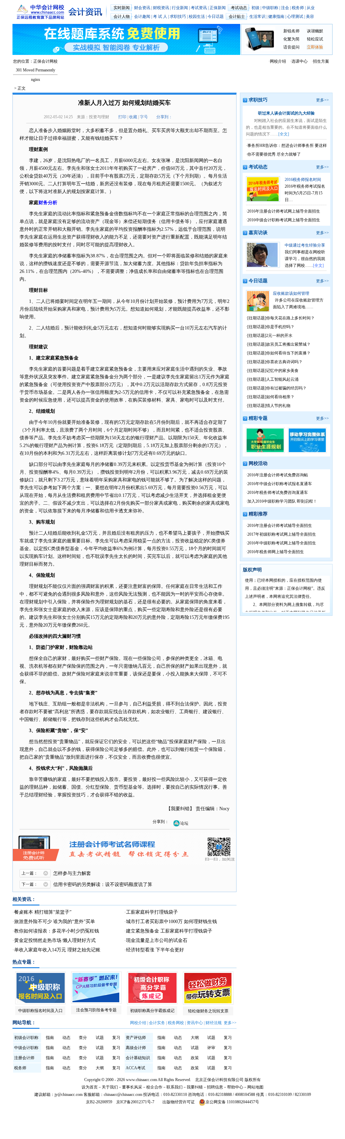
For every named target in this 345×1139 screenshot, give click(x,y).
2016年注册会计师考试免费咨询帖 (277, 475)
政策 (195, 1057)
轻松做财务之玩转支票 (208, 1011)
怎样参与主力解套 (72, 873)
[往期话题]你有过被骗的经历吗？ (277, 388)
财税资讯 (161, 7)
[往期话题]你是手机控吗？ (270, 326)
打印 (122, 117)
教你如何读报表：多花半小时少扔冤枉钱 (56, 931)
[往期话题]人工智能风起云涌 (273, 379)
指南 (50, 1037)
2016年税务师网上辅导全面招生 (275, 551)
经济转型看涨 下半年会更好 (155, 949)
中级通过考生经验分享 (305, 245)
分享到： (164, 117)
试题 (100, 1037)
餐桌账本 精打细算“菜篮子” (42, 912)
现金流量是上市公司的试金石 (156, 940)
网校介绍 (278, 61)
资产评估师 (136, 1037)
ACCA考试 (135, 1068)
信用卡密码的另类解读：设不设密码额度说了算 (102, 884)
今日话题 (216, 16)
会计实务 (157, 1022)
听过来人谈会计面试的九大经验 (286, 113)
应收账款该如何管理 (291, 293)
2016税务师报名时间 (303, 179)
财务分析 (47, 202)
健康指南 (276, 16)
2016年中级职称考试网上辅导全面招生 (281, 543)
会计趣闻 (142, 16)
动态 (66, 1037)
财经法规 (214, 1022)
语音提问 (291, 47)
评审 (211, 1047)
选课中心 (299, 61)
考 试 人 (160, 16)
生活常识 (257, 16)
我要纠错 (180, 808)
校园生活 (197, 16)
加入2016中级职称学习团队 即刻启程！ (282, 501)
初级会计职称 (26, 1037)
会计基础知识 (138, 1057)
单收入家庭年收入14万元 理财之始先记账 (57, 949)
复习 (116, 1037)
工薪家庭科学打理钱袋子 (152, 912)
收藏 (133, 117)
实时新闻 (122, 7)
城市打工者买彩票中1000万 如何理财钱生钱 (171, 921)
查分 (83, 1037)
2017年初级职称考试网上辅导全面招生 (281, 534)
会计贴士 (237, 16)
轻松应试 (315, 39)
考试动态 (239, 7)
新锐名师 (291, 31)
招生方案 (321, 61)
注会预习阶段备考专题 (96, 1010)
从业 (311, 7)
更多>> (230, 1022)
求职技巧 (178, 16)
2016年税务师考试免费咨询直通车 (277, 492)
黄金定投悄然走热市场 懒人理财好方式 (55, 940)
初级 (255, 7)
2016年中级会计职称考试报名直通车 (279, 483)
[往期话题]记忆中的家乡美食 (273, 370)
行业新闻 (180, 7)
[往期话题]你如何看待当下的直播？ (279, 353)
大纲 (195, 1037)
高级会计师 (136, 1047)
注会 (285, 7)
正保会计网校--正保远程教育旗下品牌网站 (40, 11)
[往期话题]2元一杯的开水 (269, 335)
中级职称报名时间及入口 (40, 1010)
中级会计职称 (26, 1047)
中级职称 (270, 7)
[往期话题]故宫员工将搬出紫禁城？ (279, 344)
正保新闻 (218, 7)
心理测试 (295, 16)
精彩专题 (258, 418)
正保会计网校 (45, 61)
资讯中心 (195, 1022)
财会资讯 (142, 7)
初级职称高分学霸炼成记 (152, 1010)
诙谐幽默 (315, 31)
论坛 (184, 823)
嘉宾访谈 (258, 232)
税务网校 (176, 1022)
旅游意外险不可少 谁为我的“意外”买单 (54, 921)
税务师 (298, 7)
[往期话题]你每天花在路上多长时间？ (281, 318)
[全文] (283, 134)
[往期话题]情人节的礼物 (268, 405)
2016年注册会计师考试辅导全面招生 (279, 525)
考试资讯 (199, 7)
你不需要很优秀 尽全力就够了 (274, 154)
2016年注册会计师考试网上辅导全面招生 (283, 211)
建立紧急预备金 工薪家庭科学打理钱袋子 (169, 931)
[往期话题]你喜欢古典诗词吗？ (275, 361)
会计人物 (122, 16)
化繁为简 (291, 39)
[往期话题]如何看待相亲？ (270, 396)
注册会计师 (24, 1057)
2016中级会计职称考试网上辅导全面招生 (283, 220)
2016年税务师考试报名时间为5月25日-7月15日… (305, 193)
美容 (310, 16)
